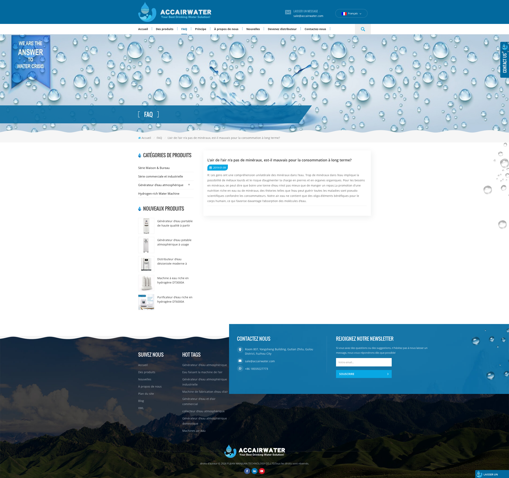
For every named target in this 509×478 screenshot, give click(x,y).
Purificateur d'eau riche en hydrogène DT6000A (174, 299)
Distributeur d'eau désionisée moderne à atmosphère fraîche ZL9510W (172, 261)
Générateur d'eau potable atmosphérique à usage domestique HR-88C (174, 242)
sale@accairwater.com (308, 16)
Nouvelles (253, 29)
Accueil (143, 29)
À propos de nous (226, 29)
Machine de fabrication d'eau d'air (205, 392)
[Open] (504, 60)
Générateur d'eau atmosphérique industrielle (204, 381)
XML (141, 408)
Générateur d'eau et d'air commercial (199, 401)
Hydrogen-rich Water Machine (158, 193)
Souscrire (346, 374)
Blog (141, 401)
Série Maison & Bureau (154, 168)
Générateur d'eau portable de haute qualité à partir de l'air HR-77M (175, 223)
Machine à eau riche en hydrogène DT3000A (173, 280)
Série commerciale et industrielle (160, 176)
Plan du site (146, 394)
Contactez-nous (315, 29)
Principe (200, 29)
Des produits (164, 29)
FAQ (184, 29)
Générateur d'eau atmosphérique (160, 185)
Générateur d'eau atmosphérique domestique (204, 420)
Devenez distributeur (282, 29)
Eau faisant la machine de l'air (202, 372)
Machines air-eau (194, 431)
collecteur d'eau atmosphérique (203, 411)
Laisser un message (491, 475)
